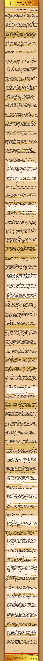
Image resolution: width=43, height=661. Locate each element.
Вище (22, 652)
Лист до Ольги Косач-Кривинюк (18, 447)
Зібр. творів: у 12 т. (23, 143)
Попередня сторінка (16, 652)
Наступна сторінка (27, 652)
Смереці (13, 659)
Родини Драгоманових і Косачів (21, 7)
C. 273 (28, 80)
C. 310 (28, 115)
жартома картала (33, 67)
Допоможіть (21, 654)
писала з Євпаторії (27, 51)
